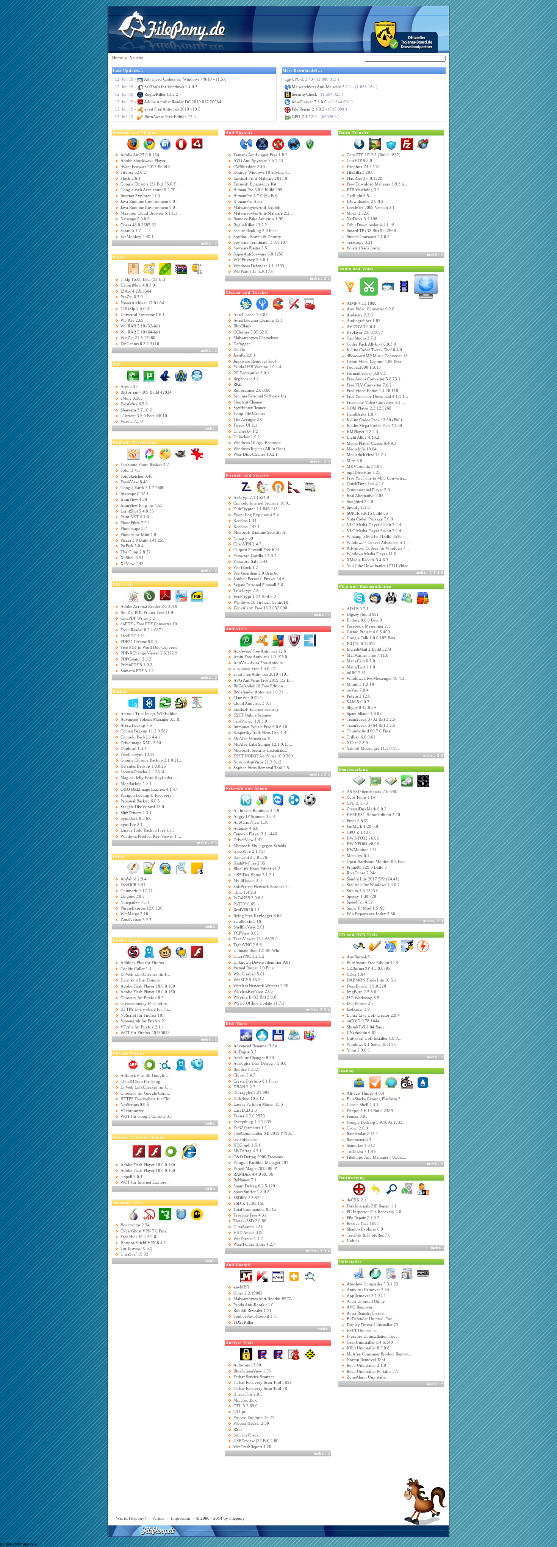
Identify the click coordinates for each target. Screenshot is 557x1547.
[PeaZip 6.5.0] (165, 268)
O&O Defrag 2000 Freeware (258, 1156)
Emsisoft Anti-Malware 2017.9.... (262, 178)
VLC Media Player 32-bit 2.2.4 (374, 524)
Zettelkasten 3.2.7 (136, 920)
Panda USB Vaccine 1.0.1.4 (257, 367)
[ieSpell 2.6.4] (188, 1150)
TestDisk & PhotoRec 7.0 (369, 1235)
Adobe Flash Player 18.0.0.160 (147, 986)
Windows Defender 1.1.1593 (258, 265)
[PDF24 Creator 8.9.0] (133, 595)
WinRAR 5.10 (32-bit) (140, 326)
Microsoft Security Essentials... (260, 750)
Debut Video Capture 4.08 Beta (374, 361)
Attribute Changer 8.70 (253, 1057)
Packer (119, 257)
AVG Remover (359, 1307)
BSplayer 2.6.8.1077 (365, 332)
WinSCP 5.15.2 (246, 979)
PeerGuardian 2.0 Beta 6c (255, 573)
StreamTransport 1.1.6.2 (368, 236)
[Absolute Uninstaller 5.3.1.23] (407, 1272)
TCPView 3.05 (246, 933)
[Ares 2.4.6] (181, 375)
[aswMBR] (294, 1276)
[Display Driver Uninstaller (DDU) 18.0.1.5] (423, 1272)
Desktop (347, 1071)
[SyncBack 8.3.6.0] (149, 702)
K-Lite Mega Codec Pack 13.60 (374, 425)
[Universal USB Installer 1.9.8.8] (407, 945)
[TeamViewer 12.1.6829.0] (278, 799)
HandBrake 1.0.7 (362, 414)
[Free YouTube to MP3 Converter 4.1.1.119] (426, 286)
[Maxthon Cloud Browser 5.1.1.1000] (165, 144)
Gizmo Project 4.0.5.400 (368, 631)
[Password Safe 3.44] (294, 486)
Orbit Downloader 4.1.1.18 (370, 225)
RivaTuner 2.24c (361, 873)
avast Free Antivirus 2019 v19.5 (172, 109)
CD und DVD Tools (358, 935)
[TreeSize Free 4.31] (262, 1035)
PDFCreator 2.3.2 (135, 659)
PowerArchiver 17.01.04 (142, 303)
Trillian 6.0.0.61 (361, 737)
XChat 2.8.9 (357, 742)
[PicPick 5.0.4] (165, 453)
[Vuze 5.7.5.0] (165, 375)
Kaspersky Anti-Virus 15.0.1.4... (261, 732)
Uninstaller (350, 1262)
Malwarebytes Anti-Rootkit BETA (262, 1298)
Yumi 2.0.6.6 (358, 1050)
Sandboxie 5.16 (247, 921)
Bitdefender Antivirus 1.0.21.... (260, 692)
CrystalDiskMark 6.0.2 (366, 809)
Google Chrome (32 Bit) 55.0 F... (149, 184)
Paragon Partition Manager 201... (262, 1162)
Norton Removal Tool (366, 1359)
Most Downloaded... (302, 71)
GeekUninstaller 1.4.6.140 (370, 1342)
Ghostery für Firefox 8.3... (143, 998)
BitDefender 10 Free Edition (258, 686)
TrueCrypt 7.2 (245, 590)
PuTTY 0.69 (244, 904)
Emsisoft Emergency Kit (254, 184)
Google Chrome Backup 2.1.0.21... (151, 760)
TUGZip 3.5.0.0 (134, 308)
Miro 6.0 (354, 460)
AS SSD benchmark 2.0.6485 (373, 791)
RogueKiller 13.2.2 (161, 94)
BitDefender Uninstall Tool (370, 1318)
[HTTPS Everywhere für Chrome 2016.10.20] (165, 1064)
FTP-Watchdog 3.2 (363, 189)
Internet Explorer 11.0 (140, 195)
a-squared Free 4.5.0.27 (254, 668)
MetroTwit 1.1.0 (361, 667)
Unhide (353, 1241)
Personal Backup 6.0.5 (140, 801)
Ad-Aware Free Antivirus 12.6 (259, 651)
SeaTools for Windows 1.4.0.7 (170, 86)
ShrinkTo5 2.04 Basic (366, 1027)
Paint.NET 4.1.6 (134, 516)
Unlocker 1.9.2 (246, 437)
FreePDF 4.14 (132, 635)
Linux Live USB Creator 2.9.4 (373, 1015)
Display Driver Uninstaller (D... (374, 1325)
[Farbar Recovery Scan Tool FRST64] (262, 1354)
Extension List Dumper (140, 980)
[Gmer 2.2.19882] (278, 1276)
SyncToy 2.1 (131, 824)
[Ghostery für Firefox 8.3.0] (149, 951)
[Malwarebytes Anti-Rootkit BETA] (246, 1276)
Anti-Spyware (239, 133)
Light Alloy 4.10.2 (363, 437)
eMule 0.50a (131, 398)
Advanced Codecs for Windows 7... (378, 548)
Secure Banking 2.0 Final (255, 230)
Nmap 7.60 (243, 538)
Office (119, 857)
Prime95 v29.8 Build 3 (367, 867)
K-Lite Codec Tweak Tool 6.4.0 (374, 349)
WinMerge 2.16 (134, 913)
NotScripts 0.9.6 (134, 1104)
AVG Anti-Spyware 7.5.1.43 (258, 160)
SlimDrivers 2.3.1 (136, 812)
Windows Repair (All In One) (259, 448)
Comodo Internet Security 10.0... (262, 503)
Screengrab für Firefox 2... (143, 1021)
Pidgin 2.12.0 (359, 696)
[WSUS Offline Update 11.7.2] (262, 799)
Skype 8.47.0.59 (361, 707)
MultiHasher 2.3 (247, 880)
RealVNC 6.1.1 (246, 909)
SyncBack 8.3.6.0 (136, 818)
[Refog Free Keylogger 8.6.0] (246, 799)
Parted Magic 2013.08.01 (255, 1168)
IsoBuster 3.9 (358, 1009)
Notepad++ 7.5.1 (135, 902)
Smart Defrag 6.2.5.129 (254, 1186)
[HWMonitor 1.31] (391, 780)
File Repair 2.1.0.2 (308, 109)
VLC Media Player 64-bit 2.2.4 (374, 530)
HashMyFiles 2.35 (249, 863)
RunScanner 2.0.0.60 (252, 390)
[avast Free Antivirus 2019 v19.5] (262, 639)
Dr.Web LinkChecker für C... (145, 1087)
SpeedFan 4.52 (360, 902)
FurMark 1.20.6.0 (362, 826)
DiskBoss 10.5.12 (248, 1098)
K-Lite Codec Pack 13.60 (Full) (374, 420)
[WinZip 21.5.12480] (197, 268)
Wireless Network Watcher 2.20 (260, 985)
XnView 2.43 (132, 563)
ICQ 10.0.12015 (361, 643)
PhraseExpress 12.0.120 (141, 908)
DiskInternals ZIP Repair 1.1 (372, 1206)
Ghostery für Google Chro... (145, 1093)
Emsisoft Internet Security (256, 709)
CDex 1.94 (356, 974)
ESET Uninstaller (362, 1330)
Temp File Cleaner (249, 413)
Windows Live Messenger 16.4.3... (377, 678)
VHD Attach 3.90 (248, 1232)
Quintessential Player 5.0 (368, 490)
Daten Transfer (354, 133)
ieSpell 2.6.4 (131, 1176)
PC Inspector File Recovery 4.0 (374, 1211)
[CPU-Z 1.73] (359, 780)
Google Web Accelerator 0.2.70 (147, 189)
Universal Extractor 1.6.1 (142, 314)
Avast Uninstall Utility (366, 1301)
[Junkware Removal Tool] (262, 303)
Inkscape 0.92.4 (134, 493)
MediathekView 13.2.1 (366, 454)
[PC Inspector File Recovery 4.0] (423, 1189)
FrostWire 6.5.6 (134, 404)
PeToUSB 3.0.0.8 (248, 898)
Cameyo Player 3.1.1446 (255, 834)
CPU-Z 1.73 (302, 79)
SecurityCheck (304, 94)
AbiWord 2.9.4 (133, 879)
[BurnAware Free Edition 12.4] (375, 945)
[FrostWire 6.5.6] (197, 375)
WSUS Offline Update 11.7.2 (259, 1003)
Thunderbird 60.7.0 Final (369, 731)
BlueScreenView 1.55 (252, 1371)
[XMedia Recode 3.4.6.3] (404, 286)
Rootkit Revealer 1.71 (252, 1310)
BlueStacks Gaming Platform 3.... (376, 1099)
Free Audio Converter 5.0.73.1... (375, 379)
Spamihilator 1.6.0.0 (365, 713)
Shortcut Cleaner (248, 402)
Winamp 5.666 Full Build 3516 (374, 536)
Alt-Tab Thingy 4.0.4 (365, 1093)
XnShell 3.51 (132, 557)
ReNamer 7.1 (245, 1180)
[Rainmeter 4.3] (423, 1082)
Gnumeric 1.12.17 (136, 890)
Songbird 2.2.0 (360, 501)
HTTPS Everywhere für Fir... (145, 1009)
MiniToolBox (245, 1400)
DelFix (239, 349)
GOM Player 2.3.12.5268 (369, 408)
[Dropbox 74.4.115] (391, 144)
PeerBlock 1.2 (245, 567)
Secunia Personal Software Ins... (261, 396)
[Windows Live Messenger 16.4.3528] (407, 597)
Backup (120, 691)
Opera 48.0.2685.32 (138, 225)
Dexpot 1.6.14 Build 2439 (370, 1110)
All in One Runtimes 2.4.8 (256, 810)
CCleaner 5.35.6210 (251, 332)
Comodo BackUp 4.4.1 (140, 737)
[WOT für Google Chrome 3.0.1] (149, 1064)
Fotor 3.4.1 (130, 470)
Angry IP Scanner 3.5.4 (254, 816)
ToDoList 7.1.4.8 (362, 1151)
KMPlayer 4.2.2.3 (362, 431)
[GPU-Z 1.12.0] (375, 780)
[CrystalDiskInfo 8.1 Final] (246, 1035)
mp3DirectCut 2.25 (363, 472)
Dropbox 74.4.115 (363, 166)
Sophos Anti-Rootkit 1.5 (254, 1316)
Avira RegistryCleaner (366, 1313)
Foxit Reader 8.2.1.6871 (141, 630)
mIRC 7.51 (356, 672)
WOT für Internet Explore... (145, 1182)
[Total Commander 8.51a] (278, 1035)
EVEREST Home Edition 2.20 (373, 814)
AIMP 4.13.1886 (362, 303)
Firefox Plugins (128, 940)
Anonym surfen (128, 1203)
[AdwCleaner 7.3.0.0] (246, 303)
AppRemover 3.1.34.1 (366, 1295)
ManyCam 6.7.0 (361, 661)
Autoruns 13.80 (247, 1365)
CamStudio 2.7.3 (361, 338)
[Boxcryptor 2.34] (165, 1214)
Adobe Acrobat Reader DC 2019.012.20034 (182, 102)
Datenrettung (352, 1178)
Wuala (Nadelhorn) (363, 248)
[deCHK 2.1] (391, 1189)
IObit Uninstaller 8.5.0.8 (368, 1348)
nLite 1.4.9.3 (244, 892)
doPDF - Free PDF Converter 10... (150, 624)
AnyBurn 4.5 (358, 957)
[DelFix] (294, 303)
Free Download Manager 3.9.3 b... (377, 184)
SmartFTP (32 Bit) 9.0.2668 (371, 230)
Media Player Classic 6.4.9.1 (371, 443)
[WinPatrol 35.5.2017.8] (294, 144)
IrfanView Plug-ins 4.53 (141, 505)
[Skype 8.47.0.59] (359, 597)
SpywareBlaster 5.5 (250, 248)
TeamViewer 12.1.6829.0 (255, 938)
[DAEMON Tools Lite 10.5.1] (423, 945)
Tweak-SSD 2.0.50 (249, 1220)
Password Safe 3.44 (250, 561)
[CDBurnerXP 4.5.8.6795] (391, 945)
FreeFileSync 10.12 (137, 754)
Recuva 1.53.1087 (363, 1223)
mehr (205, 243)
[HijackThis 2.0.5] (294, 1354)
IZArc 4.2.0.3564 (136, 291)
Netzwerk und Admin (247, 788)
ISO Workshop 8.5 (363, 998)
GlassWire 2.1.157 (249, 851)
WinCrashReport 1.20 (252, 1446)
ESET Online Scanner (252, 715)
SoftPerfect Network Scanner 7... (262, 886)
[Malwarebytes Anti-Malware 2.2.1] (246, 144)
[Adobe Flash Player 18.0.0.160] (197, 951)
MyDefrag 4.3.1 (247, 1150)
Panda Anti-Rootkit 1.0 (253, 1304)
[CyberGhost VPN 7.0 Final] (197, 1214)
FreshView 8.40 (134, 482)
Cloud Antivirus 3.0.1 (252, 703)
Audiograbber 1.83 (363, 320)
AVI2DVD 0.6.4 (361, 326)
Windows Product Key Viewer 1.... (150, 836)
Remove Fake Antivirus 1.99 (258, 219)
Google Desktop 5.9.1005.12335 (376, 1122)
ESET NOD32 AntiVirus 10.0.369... (264, 756)
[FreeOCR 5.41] (181, 867)
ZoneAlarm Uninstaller (367, 1377)
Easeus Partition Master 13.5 (258, 1104)
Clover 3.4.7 (244, 1075)
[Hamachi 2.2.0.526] (294, 799)
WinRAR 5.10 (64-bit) (140, 332)
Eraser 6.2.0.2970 (249, 1116)
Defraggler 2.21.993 (251, 1092)
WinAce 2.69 (132, 320)
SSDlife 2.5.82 (246, 1197)
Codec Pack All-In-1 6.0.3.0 (371, 344)
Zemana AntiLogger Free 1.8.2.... (262, 155)
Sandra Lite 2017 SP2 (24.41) (373, 879)
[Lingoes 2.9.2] (165, 867)
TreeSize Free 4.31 (249, 1215)
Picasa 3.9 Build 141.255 (142, 540)
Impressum (180, 1518)
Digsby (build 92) (362, 614)
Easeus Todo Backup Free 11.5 (147, 830)
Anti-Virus (236, 629)
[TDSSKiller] (262, 1276)
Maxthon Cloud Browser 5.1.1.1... (150, 213)
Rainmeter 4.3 (359, 1139)
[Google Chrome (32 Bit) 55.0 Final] (149, 144)
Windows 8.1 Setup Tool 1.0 (372, 1044)
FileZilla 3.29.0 (360, 172)
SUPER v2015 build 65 (367, 513)
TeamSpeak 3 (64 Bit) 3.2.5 (371, 725)
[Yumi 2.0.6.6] (359, 945)
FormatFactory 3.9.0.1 (366, 373)
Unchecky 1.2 (245, 431)
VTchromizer (132, 1110)
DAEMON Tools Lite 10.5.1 (371, 980)
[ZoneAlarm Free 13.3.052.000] (246, 486)
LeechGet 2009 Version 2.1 (371, 207)
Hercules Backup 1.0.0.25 (143, 766)
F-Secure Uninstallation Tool (372, 1336)
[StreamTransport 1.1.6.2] (375, 144)
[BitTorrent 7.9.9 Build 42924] (133, 375)
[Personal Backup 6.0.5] (181, 702)
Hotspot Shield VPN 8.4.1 (143, 1242)
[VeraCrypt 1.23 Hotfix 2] (310, 486)
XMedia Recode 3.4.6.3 (367, 560)
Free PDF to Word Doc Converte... (150, 647)
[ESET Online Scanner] (246, 639)
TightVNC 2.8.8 (247, 945)
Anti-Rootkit (238, 1265)
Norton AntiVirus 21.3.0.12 (257, 762)
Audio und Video (356, 269)
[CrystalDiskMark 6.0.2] (407, 780)
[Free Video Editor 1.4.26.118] (369, 286)
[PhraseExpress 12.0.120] (133, 867)
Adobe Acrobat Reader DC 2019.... (151, 606)
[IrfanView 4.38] (197, 453)
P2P (116, 364)
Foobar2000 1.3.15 (364, 367)
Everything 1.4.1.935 (252, 1121)
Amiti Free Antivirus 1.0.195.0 (260, 656)
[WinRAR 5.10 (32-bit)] (181, 268)
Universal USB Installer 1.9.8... (374, 1038)
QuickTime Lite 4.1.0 (366, 483)
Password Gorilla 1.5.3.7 (255, 555)
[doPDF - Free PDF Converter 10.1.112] (149, 595)
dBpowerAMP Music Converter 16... (379, 356)
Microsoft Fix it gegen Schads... (261, 845)
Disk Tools (236, 1024)
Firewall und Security (247, 475)
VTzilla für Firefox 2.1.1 (142, 1027)
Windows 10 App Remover (257, 442)
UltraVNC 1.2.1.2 (248, 956)
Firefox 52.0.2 (133, 172)
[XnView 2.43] (133, 453)
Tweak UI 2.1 (245, 425)
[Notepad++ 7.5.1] (149, 867)
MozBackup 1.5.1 (136, 783)
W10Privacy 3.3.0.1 (251, 259)
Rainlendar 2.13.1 (362, 1133)
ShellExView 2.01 (249, 927)
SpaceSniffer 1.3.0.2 (251, 1191)
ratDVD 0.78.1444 (363, 1021)
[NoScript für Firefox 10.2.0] (133, 951)
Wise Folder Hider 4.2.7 (254, 1244)
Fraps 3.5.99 (358, 820)
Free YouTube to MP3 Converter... (377, 478)
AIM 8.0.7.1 (358, 608)
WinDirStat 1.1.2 (248, 1238)
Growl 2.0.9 (357, 1128)
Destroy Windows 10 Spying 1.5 (262, 172)
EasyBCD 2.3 (245, 1110)
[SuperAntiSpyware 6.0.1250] (278, 144)
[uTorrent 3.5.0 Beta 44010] (149, 375)
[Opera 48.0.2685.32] (181, 144)
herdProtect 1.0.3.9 (250, 721)
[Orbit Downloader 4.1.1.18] (359, 144)
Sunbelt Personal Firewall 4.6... (260, 578)
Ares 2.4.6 (129, 386)
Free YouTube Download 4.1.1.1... (377, 396)
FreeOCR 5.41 (133, 884)
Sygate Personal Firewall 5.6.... (260, 585)
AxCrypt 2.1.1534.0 (251, 497)
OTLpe (239, 1411)
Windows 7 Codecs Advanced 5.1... (378, 542)
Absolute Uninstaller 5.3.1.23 (372, 1284)
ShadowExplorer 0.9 (365, 1229)
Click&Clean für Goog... (142, 1081)
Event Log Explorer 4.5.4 (256, 515)
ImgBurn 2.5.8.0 (361, 991)
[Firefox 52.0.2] (133, 144)
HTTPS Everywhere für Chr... (146, 1099)
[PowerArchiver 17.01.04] (149, 268)
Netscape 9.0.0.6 (135, 219)
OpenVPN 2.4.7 (247, 544)
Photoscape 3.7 (133, 528)
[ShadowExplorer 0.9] (375, 1189)
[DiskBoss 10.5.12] (294, 1035)
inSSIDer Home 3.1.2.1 (254, 874)
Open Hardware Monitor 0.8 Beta (376, 861)
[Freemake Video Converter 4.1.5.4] (350, 286)
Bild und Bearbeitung (135, 442)
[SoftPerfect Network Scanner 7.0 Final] (310, 799)
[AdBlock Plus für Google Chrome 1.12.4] (133, 1064)
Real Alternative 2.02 (365, 495)
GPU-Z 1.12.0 (304, 116)
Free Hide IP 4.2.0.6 (138, 1236)
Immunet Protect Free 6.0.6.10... (262, 726)
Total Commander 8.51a (254, 1209)
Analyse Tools (239, 1343)
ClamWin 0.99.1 (247, 697)
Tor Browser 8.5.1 (136, 1248)
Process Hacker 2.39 (251, 1423)
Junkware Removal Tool (254, 361)
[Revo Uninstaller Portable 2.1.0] (391, 1272)
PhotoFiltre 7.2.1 (135, 522)
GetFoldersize (245, 1139)
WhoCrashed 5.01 (249, 974)
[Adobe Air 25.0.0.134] (197, 144)
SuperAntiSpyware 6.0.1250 (258, 254)
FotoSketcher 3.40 (136, 476)
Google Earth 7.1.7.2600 (142, 487)
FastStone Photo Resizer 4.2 (144, 464)
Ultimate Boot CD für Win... (258, 950)
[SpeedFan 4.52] (423, 780)
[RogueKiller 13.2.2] (262, 144)
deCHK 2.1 (356, 1200)
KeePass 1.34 (245, 520)
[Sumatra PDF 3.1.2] (197, 595)
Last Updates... (128, 71)
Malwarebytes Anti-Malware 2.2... (263, 213)
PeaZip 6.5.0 (131, 296)
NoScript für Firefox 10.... (143, 1015)
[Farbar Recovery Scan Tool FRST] (278, 1354)
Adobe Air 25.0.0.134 (139, 155)
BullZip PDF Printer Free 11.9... (148, 612)
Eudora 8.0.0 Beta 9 (364, 620)
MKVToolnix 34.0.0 (365, 466)
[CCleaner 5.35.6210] (278, 303)
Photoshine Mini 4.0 (138, 534)
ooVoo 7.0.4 (358, 690)
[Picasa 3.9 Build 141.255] (149, 453)
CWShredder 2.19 (249, 166)
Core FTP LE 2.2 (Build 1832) (374, 155)
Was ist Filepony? (131, 1518)
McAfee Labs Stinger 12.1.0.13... (262, 744)
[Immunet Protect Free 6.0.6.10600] (310, 639)
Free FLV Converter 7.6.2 (369, 385)
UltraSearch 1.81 (248, 1227)
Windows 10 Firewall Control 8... (262, 602)
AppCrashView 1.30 (251, 822)
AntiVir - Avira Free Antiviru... (260, 663)
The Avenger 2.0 (248, 419)
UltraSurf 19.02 (134, 1254)
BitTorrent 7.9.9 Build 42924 (146, 392)
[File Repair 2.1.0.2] (359, 1189)
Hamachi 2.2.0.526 (250, 857)
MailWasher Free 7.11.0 (367, 655)
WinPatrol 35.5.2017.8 (253, 271)
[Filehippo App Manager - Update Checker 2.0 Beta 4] (407, 1082)
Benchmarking (353, 769)
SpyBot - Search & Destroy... (258, 236)
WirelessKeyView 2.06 (253, 991)
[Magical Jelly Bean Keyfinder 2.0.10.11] (197, 702)
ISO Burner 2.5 (360, 1003)
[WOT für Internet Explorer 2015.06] (170, 1150)
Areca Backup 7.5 (136, 725)
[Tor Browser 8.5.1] (133, 1214)
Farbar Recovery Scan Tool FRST (262, 1382)
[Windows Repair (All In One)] (310, 303)
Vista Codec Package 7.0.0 (370, 519)
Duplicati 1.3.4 (133, 748)
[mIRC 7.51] (423, 597)
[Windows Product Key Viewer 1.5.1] (133, 702)
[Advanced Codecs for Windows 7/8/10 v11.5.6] (388, 286)
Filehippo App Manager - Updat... (376, 1157)
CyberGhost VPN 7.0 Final (143, 1231)
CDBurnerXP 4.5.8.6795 (368, 968)
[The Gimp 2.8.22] (181, 453)
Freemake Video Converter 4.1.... (376, 402)
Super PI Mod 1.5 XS (366, 908)
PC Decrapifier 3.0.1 (251, 373)
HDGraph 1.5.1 (247, 1145)
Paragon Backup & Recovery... (147, 795)
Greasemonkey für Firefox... (145, 1003)
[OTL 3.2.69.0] (310, 1354)
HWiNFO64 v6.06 (363, 843)
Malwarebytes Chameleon (255, 337)
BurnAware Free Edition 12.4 (170, 116)
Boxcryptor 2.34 (135, 1225)
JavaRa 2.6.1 (244, 355)
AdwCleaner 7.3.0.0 (309, 102)
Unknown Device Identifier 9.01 (262, 962)
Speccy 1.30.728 (361, 896)
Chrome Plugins (129, 1053)
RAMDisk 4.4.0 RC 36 (253, 1174)
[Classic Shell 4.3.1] (391, 1082)
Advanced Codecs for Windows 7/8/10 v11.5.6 (185, 79)
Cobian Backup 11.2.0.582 (144, 731)
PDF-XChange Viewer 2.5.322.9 (148, 653)
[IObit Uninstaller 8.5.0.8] (375, 1272)
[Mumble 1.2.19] (391, 597)
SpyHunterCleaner (249, 407)
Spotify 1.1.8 (358, 507)
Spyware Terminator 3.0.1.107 (260, 242)
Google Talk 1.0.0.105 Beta (371, 638)
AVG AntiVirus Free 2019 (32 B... (263, 680)
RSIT (238, 1429)
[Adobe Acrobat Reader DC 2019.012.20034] (165, 595)
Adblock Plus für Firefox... (144, 962)
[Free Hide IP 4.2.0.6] (149, 1214)
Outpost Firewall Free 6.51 (256, 549)
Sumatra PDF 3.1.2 (137, 670)
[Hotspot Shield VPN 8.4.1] (181, 1214)
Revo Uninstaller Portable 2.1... (374, 1371)
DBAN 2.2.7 (244, 1086)
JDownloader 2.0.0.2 (365, 201)
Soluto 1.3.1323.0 (363, 890)
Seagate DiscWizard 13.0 (142, 806)
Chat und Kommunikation (365, 586)
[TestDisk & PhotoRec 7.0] (407, 1189)
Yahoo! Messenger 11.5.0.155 (373, 748)
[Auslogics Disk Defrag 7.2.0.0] (310, 1035)
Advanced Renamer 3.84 (255, 1046)
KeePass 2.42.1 (246, 526)
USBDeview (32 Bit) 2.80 (255, 1440)
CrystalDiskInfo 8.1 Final (255, 1081)
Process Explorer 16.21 (253, 1417)
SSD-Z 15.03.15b (248, 1203)
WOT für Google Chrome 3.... (147, 1116)
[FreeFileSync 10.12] (165, 702)
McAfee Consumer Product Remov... (379, 1354)
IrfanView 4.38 (133, 499)
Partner (158, 1518)
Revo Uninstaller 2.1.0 (366, 1365)
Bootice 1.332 (245, 1069)
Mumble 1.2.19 (360, 684)
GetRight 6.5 (358, 195)
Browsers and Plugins (134, 133)
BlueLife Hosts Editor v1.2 (256, 868)
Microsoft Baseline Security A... (261, 532)
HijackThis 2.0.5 (248, 1394)
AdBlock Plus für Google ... (144, 1075)
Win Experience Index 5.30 (371, 913)
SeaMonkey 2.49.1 (137, 236)
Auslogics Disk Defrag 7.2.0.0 (259, 1063)
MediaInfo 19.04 (362, 449)
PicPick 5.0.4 (132, 546)
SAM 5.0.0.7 (358, 701)
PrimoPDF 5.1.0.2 (136, 664)
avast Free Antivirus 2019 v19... (261, 674)
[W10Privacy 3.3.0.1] (310, 144)
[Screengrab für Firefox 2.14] (181, 951)
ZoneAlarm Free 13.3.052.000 (260, 608)
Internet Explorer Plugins (138, 1137)
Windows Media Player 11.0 (371, 553)
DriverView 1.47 (248, 839)
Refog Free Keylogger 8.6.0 (258, 915)
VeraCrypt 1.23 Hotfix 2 (254, 596)
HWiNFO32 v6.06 (363, 838)
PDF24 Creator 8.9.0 (138, 641)
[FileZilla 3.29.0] (407, 144)
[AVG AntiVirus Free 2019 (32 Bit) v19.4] (278, 639)
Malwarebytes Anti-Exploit (256, 207)
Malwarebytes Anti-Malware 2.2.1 (321, 86)
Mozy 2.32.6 (358, 213)
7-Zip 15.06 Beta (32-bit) (142, 279)
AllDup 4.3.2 (245, 1052)
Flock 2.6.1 (130, 178)
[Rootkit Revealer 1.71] (310, 1276)
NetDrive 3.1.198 (362, 219)
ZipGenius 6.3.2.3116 (139, 343)
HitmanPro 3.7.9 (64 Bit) (255, 195)
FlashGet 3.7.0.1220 (364, 178)
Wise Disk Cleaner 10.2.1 (255, 454)
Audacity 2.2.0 (360, 315)
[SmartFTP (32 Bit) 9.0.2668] (423, 144)
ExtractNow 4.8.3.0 (137, 285)
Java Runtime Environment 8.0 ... (150, 201)
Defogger (241, 343)
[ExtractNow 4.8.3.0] (133, 268)
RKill (238, 384)
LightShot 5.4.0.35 (137, 511)
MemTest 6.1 (358, 855)
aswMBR (241, 1287)
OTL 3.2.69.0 (245, 1406)
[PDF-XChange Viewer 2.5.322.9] (181, 595)
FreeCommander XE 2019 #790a (262, 1133)
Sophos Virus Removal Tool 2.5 (261, 767)
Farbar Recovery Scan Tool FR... (262, 1388)
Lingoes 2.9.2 (132, 896)
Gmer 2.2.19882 (248, 1293)
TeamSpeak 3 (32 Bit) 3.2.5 (371, 719)
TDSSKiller (243, 1322)
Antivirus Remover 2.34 (368, 1289)
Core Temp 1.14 (361, 797)
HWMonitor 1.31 (362, 850)
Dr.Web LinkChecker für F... (145, 974)
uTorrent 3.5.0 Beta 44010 (143, 415)
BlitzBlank (242, 326)
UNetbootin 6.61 (361, 1032)
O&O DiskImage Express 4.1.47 (148, 789)
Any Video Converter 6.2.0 (370, 309)
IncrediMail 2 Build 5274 (369, 649)
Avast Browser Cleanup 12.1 (258, 320)
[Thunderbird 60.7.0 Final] (375, 597)
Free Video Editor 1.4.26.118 (372, 390)
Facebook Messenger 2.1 (368, 626)
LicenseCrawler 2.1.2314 (142, 772)
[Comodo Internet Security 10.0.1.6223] (262, 486)
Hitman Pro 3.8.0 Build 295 (257, 189)
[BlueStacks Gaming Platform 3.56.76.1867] (359, 1082)
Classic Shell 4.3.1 (363, 1104)
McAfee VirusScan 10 (252, 738)
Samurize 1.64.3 (361, 1145)
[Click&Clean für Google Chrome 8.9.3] (197, 1064)
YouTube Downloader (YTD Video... (379, 565)
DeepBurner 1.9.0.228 (366, 986)
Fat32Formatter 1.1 (250, 1127)
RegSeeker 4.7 (246, 378)
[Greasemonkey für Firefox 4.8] (165, 951)
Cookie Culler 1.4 (136, 968)
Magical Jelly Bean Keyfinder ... (148, 777)
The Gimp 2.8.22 (135, 552)
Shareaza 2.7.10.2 (136, 410)
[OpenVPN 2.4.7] (278, 486)
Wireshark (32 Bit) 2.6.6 (254, 997)
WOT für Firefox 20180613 (145, 1032)
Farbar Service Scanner (253, 1376)
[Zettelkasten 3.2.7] (197, 867)
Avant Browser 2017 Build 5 (145, 166)
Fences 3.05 (357, 1116)
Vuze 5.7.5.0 (131, 421)
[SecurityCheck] (246, 1354)
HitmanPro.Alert (247, 201)
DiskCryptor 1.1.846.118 (255, 508)
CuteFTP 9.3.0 (359, 160)
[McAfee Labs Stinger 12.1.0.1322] (294, 639)
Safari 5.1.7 (130, 230)
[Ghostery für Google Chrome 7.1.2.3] (181, 1064)
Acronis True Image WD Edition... (150, 713)
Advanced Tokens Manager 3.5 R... (151, 719)
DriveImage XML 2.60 (140, 742)
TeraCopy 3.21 (360, 242)
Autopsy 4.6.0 (245, 828)
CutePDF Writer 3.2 (137, 618)
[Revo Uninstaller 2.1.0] (359, 1272)
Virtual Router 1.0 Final (254, 968)
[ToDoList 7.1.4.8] (375, 1082)
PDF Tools (123, 584)
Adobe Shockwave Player (143, 160)
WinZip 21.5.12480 (137, 337)
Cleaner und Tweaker (247, 292)
